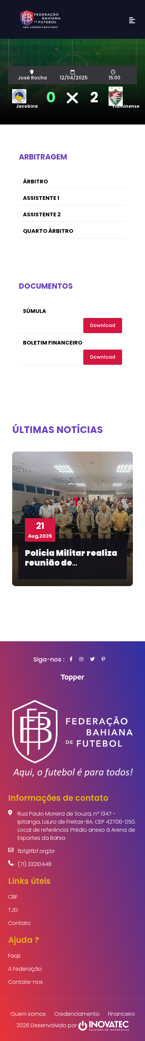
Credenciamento (76, 1014)
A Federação (25, 969)
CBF (13, 897)
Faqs (14, 956)
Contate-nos (25, 982)
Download (102, 325)
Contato (19, 923)
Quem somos (28, 1014)
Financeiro (121, 1014)
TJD (13, 910)
